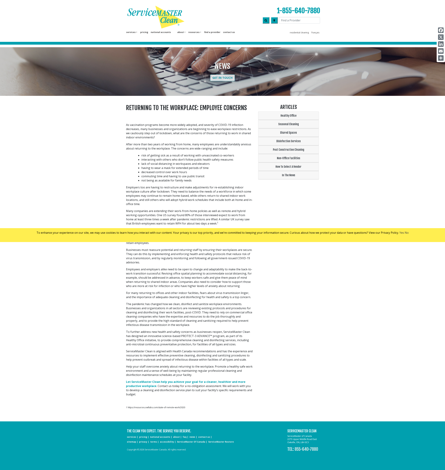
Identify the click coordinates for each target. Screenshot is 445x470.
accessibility (167, 441)
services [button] (131, 32)
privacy (143, 441)
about (176, 436)
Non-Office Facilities (288, 158)
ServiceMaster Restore (221, 441)
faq (185, 436)
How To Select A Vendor (288, 166)
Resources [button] (194, 32)
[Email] (440, 51)
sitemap (131, 441)
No (407, 233)
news (192, 436)
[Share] (440, 58)
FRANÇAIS (315, 32)
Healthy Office (289, 115)
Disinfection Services (288, 141)
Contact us (229, 32)
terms (153, 441)
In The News (288, 175)
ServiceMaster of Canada (191, 441)
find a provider (212, 32)
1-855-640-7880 (298, 11)
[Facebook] (440, 30)
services (131, 436)
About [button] (180, 32)
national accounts (161, 32)
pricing (144, 32)
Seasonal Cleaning (288, 124)
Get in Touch (222, 78)
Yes (401, 233)
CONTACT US (204, 436)
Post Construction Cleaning (288, 149)
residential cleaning (299, 32)
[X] (440, 37)
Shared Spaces (288, 132)
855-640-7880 (306, 449)
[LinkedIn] (440, 44)
